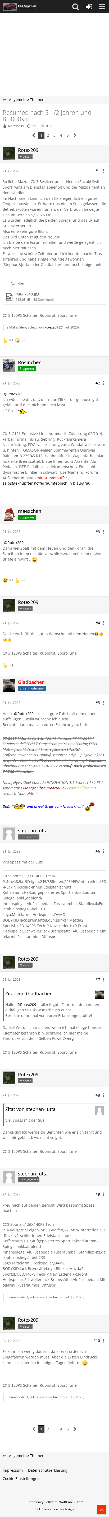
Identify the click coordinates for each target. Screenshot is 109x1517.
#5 (98, 702)
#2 (98, 383)
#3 (98, 531)
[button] (75, 6)
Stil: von (54, 1509)
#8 (98, 1095)
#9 (98, 1194)
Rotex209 (16, 125)
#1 (98, 170)
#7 (98, 979)
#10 (96, 1340)
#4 (98, 622)
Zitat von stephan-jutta (30, 1109)
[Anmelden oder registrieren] (89, 6)
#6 (98, 851)
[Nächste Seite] (75, 135)
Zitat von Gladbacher (28, 993)
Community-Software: (54, 1502)
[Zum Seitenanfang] (101, 1509)
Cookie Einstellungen (21, 1478)
